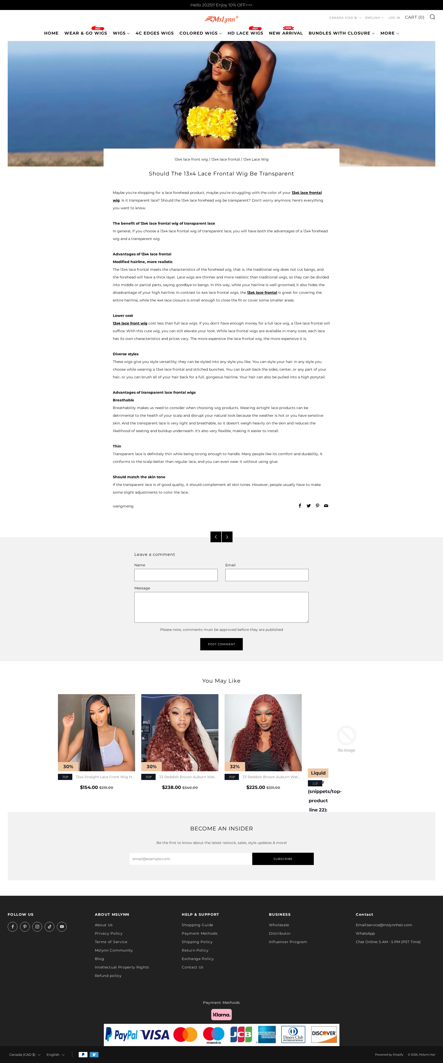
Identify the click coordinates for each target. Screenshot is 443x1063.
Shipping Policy (197, 942)
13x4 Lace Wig (256, 159)
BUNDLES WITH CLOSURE (339, 33)
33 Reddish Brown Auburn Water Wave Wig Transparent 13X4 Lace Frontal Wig (263, 777)
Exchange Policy (198, 958)
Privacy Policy (109, 933)
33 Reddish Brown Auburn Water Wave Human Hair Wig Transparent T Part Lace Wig (179, 777)
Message (142, 588)
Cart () (415, 17)
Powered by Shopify (389, 1054)
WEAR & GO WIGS (85, 33)
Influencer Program (288, 942)
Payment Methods (200, 933)
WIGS (119, 33)
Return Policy (195, 950)
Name (139, 565)
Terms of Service (111, 942)
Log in (394, 18)
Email (230, 565)
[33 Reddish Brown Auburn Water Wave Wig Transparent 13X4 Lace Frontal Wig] (263, 732)
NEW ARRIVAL (286, 33)
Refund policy (108, 975)
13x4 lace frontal (225, 159)
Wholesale (279, 925)
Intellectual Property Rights (122, 967)
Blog (99, 958)
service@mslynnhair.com (389, 925)
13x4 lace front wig (191, 159)
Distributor (280, 933)
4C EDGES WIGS (155, 33)
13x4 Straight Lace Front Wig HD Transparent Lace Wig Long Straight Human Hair (96, 777)
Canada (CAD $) (343, 18)
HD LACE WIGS (245, 33)
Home (51, 33)
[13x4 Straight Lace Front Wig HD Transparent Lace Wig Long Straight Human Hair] (96, 732)
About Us (104, 925)
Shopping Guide (197, 925)
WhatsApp (365, 933)
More (387, 33)
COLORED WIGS (198, 33)
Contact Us (193, 967)
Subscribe (283, 859)
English (372, 18)
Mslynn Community (114, 950)
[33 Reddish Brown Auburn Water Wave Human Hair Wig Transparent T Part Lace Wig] (179, 732)
